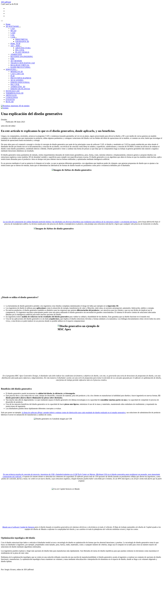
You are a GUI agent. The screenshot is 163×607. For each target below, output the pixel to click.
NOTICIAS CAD (12, 91)
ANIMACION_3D (18, 87)
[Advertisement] (72, 589)
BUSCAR (10, 102)
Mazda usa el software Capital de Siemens (18, 527)
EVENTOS (10, 100)
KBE (12, 59)
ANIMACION (16, 54)
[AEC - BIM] (20, 46)
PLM (12, 76)
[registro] (4, 108)
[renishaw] (15, 106)
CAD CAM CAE (17, 74)
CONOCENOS (12, 97)
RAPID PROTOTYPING (20, 67)
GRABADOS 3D (22, 41)
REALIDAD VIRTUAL (20, 65)
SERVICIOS (11, 69)
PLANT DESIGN (22, 52)
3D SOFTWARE (12, 26)
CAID (13, 33)
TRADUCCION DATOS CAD (23, 63)
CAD (13, 28)
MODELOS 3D (17, 72)
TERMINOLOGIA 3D (14, 93)
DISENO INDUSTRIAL (20, 82)
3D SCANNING (17, 80)
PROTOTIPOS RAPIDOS (21, 78)
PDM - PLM (15, 44)
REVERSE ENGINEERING (22, 56)
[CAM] (16, 37)
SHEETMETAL (21, 39)
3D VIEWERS (16, 61)
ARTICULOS (11, 95)
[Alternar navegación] (2, 20)
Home (8, 24)
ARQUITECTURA (23, 48)
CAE (12, 35)
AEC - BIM (15, 46)
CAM (13, 37)
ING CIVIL (19, 50)
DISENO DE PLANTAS (20, 89)
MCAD (13, 31)
